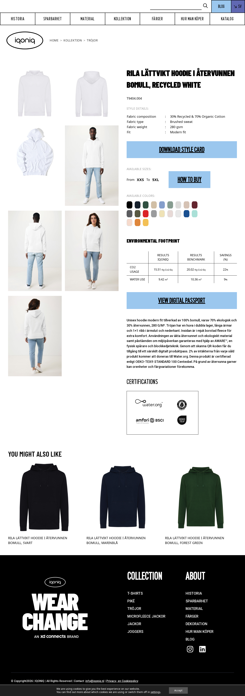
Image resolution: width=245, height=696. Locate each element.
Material (88, 19)
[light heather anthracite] (154, 213)
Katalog (227, 19)
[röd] (146, 213)
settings (155, 692)
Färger (157, 19)
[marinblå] (137, 204)
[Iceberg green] (170, 204)
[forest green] (146, 204)
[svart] (129, 204)
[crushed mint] (194, 213)
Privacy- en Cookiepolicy (122, 681)
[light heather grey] (178, 204)
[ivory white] (178, 213)
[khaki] (137, 213)
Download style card (181, 149)
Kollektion (122, 19)
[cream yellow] (162, 213)
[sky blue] (162, 204)
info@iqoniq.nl (94, 681)
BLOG (221, 6)
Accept (178, 690)
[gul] (146, 222)
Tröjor (92, 40)
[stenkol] (129, 213)
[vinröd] (194, 204)
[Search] (206, 6)
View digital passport (181, 300)
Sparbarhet (52, 19)
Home (54, 40)
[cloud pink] (170, 213)
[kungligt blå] (186, 213)
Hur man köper (192, 19)
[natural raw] (154, 204)
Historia (17, 19)
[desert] (186, 204)
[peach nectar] (129, 222)
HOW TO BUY (189, 179)
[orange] (137, 222)
